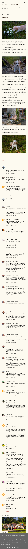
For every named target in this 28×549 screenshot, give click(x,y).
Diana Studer (9, 167)
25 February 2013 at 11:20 (11, 215)
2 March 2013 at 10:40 (10, 396)
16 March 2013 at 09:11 (10, 440)
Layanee (8, 414)
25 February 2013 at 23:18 (11, 271)
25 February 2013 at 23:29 (11, 367)
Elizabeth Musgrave (11, 494)
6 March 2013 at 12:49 (10, 420)
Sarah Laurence (10, 452)
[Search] (25, 2)
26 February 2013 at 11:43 (11, 386)
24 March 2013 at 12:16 (10, 448)
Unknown (8, 504)
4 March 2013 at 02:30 (10, 410)
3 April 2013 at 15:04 (10, 500)
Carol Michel (9, 177)
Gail (7, 444)
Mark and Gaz (9, 198)
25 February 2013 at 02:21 (11, 182)
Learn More (11, 547)
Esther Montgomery (11, 239)
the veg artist (9, 381)
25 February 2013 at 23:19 (11, 282)
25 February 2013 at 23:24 (11, 330)
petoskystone (9, 229)
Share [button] (3, 160)
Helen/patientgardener (11, 186)
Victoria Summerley (11, 261)
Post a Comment (6, 511)
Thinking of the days (11, 219)
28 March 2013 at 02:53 (10, 477)
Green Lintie (9, 390)
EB (7, 424)
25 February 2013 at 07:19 (11, 195)
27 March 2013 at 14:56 (10, 468)
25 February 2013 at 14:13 (11, 225)
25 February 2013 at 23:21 (11, 297)
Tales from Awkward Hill (10, 5)
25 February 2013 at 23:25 (11, 342)
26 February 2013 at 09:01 (11, 377)
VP (7, 206)
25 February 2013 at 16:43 (11, 247)
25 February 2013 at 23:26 (11, 353)
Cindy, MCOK (9, 400)
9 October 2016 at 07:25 (11, 508)
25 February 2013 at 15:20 (11, 235)
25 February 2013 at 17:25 (11, 257)
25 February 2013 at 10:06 (11, 202)
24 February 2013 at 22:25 (11, 173)
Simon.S (8, 481)
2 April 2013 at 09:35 (10, 490)
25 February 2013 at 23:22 (11, 319)
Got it (19, 547)
